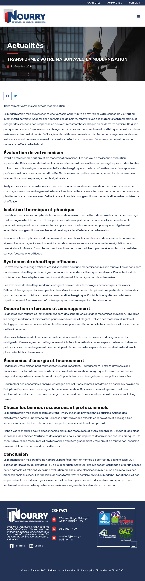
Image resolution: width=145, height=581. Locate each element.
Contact (134, 2)
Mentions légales (85, 570)
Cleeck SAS (117, 570)
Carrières (93, 2)
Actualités (115, 2)
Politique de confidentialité (62, 570)
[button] (138, 16)
